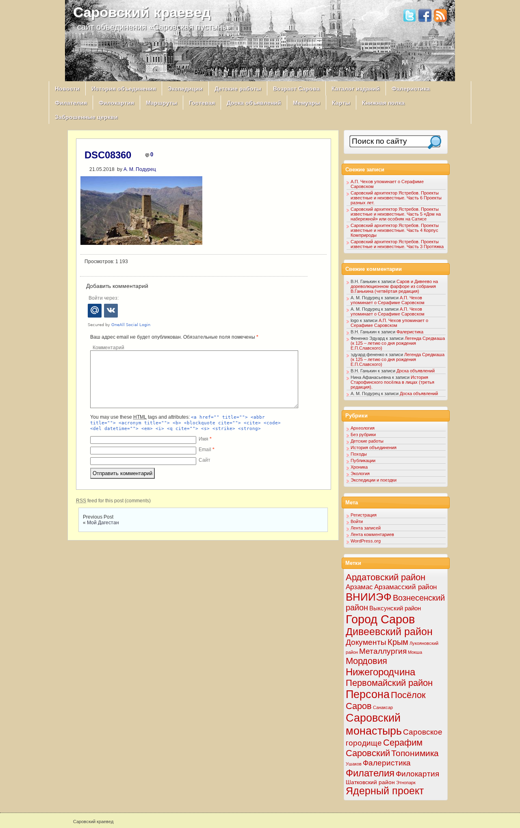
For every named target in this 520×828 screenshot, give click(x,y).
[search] (434, 142)
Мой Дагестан (103, 522)
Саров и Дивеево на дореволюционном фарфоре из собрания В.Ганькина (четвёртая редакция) (394, 286)
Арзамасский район (405, 587)
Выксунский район (395, 608)
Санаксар (383, 707)
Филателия (71, 102)
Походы (359, 454)
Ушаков (354, 763)
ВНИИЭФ (369, 597)
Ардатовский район (385, 577)
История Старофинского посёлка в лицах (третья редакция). (392, 382)
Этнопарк (406, 782)
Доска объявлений (254, 102)
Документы (366, 642)
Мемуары (306, 102)
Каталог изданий (356, 88)
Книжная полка (383, 102)
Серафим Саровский (384, 747)
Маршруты (161, 102)
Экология (360, 473)
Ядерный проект (385, 790)
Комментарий (108, 347)
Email (206, 449)
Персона (368, 694)
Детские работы (237, 88)
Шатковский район (370, 782)
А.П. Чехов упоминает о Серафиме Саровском (388, 300)
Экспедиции (185, 88)
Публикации (363, 460)
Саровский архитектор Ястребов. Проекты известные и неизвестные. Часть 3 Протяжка (397, 244)
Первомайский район (389, 683)
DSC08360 (107, 154)
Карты (341, 102)
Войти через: (104, 298)
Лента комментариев (372, 534)
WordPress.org (366, 540)
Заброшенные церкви (86, 117)
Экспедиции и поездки (373, 480)
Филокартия (116, 102)
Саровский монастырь (374, 724)
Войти (357, 521)
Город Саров (380, 619)
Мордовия (366, 661)
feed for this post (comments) (113, 501)
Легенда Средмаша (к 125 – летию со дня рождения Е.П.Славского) (398, 343)
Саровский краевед (141, 12)
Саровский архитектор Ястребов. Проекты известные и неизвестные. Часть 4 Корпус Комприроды (395, 230)
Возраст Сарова (296, 88)
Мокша (415, 652)
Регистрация (364, 514)
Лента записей (366, 527)
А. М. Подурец (140, 169)
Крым (398, 642)
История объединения (123, 88)
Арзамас (359, 587)
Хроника (359, 467)
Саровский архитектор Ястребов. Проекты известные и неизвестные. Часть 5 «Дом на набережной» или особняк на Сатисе (396, 214)
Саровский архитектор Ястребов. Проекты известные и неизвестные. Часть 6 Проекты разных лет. (396, 197)
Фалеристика (411, 88)
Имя (205, 439)
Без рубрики (363, 434)
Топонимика (415, 753)
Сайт (204, 460)
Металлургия (383, 651)
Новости (67, 88)
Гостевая (202, 102)
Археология (363, 428)
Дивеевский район (389, 631)
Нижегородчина (380, 671)
